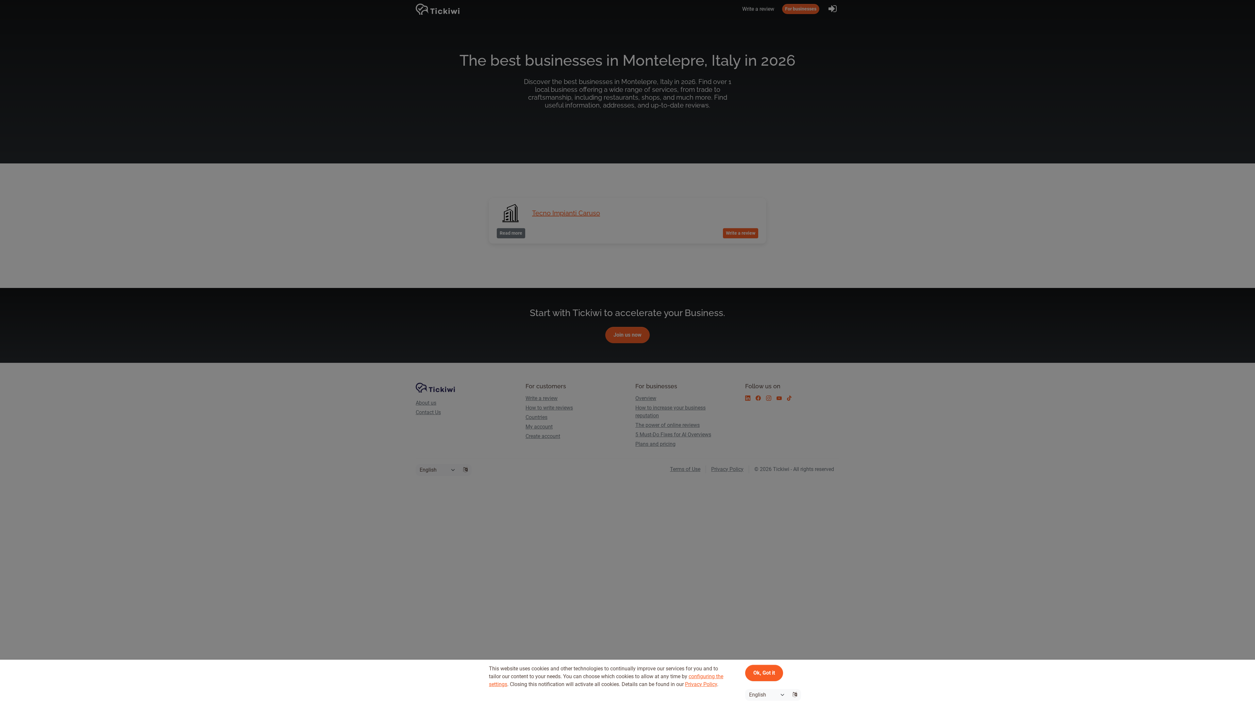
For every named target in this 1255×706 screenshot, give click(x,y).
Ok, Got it (764, 673)
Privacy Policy (701, 684)
